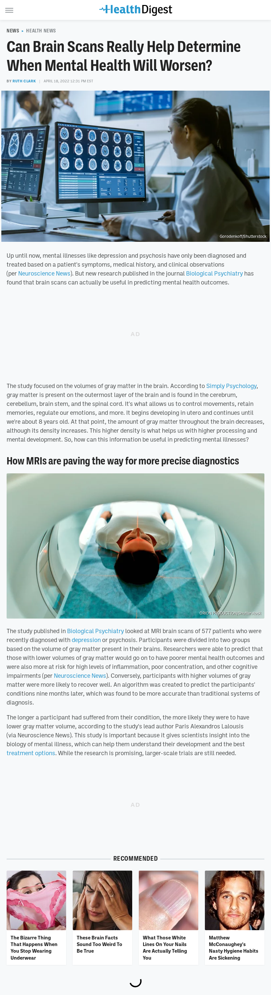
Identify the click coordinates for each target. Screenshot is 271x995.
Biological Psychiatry (214, 273)
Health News (41, 30)
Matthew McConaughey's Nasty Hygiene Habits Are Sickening (233, 947)
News (13, 30)
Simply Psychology (231, 385)
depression (86, 639)
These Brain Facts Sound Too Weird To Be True (99, 944)
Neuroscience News (44, 273)
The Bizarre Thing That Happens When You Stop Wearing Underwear (34, 947)
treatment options (31, 753)
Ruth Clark (24, 81)
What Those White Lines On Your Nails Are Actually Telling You (165, 947)
